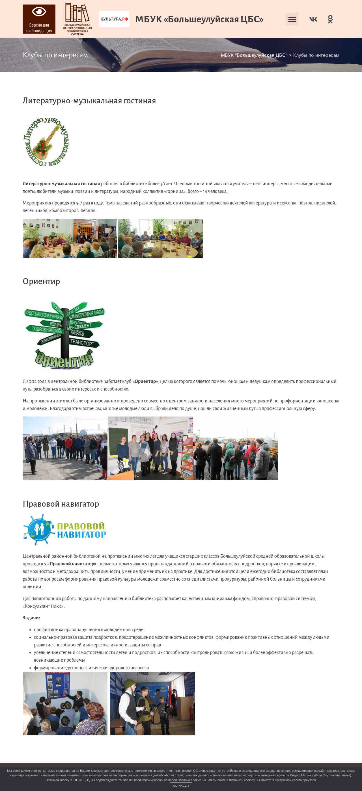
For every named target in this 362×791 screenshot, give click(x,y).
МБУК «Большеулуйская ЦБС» (199, 19)
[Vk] (313, 19)
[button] (292, 19)
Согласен (181, 785)
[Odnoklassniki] (330, 19)
